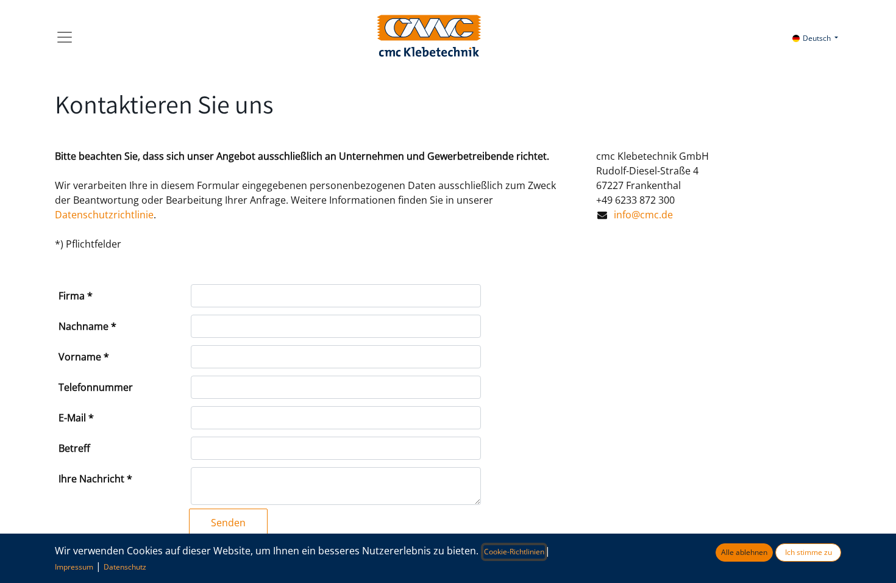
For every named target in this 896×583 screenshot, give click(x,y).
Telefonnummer (96, 387)
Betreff (74, 448)
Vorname (80, 356)
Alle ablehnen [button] (744, 552)
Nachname (83, 326)
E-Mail (72, 417)
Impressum (74, 567)
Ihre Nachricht (91, 478)
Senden (228, 522)
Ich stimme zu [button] (808, 552)
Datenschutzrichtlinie (104, 214)
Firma (72, 295)
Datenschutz (125, 567)
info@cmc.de (643, 214)
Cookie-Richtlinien (514, 551)
